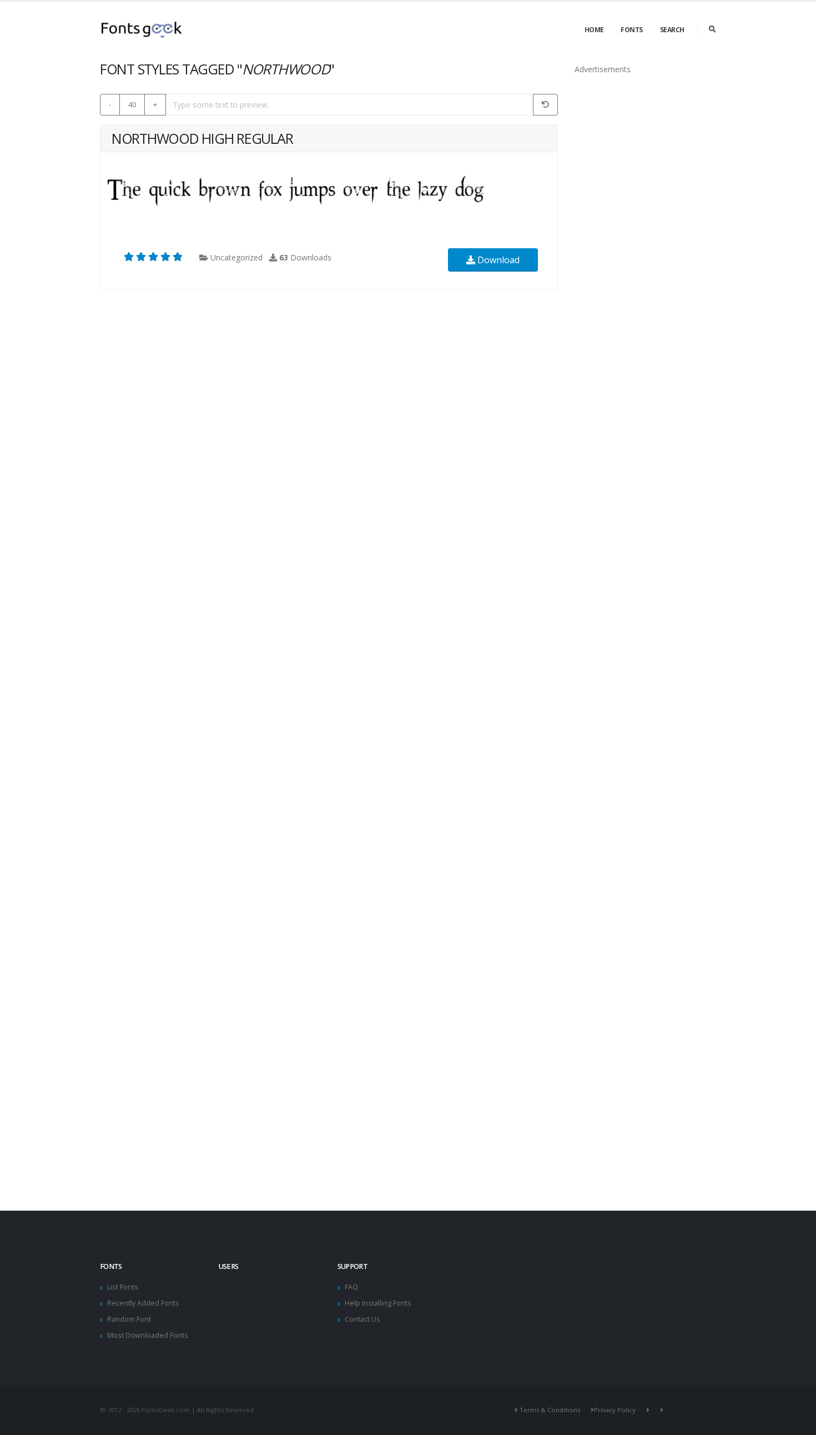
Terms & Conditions (550, 1410)
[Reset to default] (545, 105)
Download (497, 260)
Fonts (632, 29)
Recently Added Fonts (143, 1303)
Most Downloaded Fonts (147, 1335)
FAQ (351, 1287)
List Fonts (122, 1287)
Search (672, 29)
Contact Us (362, 1319)
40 (132, 104)
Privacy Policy (615, 1410)
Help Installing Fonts (378, 1303)
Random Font (129, 1319)
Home (594, 29)
